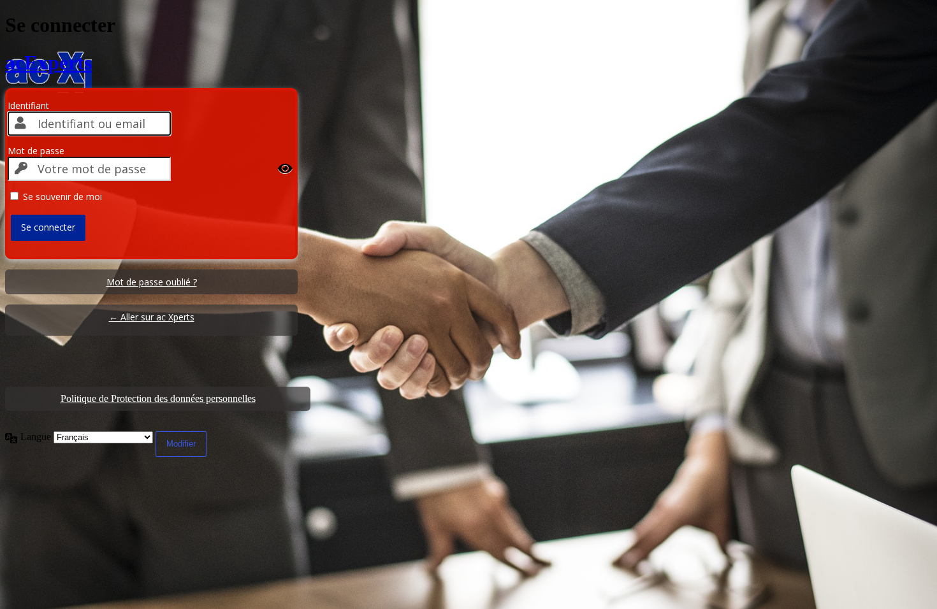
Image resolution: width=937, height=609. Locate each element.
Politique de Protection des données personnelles (158, 398)
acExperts (48, 62)
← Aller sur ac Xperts (151, 317)
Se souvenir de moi (62, 196)
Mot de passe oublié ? (151, 282)
